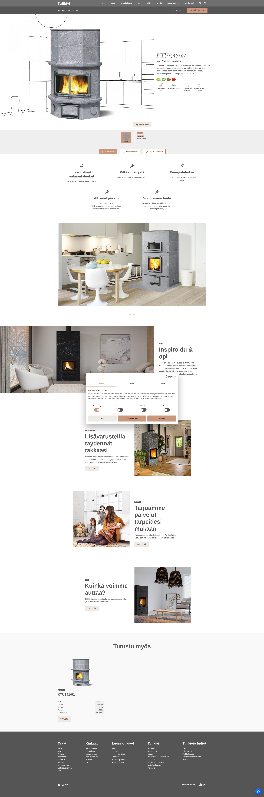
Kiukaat (92, 743)
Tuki (59, 771)
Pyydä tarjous (197, 10)
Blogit (139, 3)
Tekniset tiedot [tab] (131, 152)
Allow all (162, 418)
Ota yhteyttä (189, 3)
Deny (102, 418)
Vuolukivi (151, 748)
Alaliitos (140, 136)
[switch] (120, 410)
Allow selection (132, 418)
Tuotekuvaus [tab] (109, 152)
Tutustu (64, 719)
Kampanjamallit (64, 765)
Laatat (114, 751)
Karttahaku (187, 748)
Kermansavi (63, 757)
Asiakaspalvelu (118, 762)
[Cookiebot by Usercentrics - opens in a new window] (167, 376)
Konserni (151, 760)
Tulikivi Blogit (153, 768)
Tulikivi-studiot (194, 743)
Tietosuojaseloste (188, 784)
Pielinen (61, 754)
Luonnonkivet (123, 743)
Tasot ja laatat (126, 3)
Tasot (114, 748)
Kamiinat (61, 762)
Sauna (112, 3)
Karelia (61, 748)
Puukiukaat (90, 751)
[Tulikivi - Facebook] (59, 784)
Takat (103, 3)
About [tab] (163, 384)
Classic (126, 141)
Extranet (186, 760)
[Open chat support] (258, 791)
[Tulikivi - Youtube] (66, 784)
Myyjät (159, 3)
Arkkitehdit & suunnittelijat (158, 757)
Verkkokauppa (173, 3)
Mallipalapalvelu (118, 760)
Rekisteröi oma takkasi (192, 757)
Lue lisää (92, 469)
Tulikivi (149, 3)
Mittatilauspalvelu (65, 768)
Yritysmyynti (188, 751)
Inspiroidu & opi (92, 757)
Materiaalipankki (154, 765)
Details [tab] (132, 384)
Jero (59, 751)
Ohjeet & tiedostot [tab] (156, 152)
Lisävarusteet (91, 754)
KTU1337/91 (73, 10)
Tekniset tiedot (177, 10)
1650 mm (140, 132)
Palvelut (89, 760)
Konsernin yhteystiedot (157, 762)
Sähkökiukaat (91, 748)
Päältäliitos (141, 138)
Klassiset (61, 10)
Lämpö (150, 754)
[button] (205, 3)
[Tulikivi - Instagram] (62, 784)
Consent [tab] (101, 384)
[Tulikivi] (66, 3)
